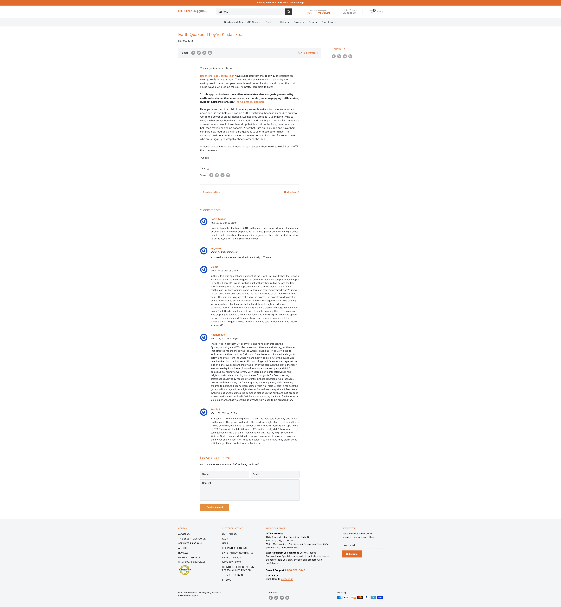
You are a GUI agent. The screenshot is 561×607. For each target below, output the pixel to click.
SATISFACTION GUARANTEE (237, 552)
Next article (290, 192)
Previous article (211, 192)
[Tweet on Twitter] (204, 53)
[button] (372, 11)
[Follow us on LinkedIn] (350, 56)
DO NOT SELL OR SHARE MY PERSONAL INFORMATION (238, 569)
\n (208, 168)
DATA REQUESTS (231, 562)
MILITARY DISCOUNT (190, 557)
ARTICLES (183, 548)
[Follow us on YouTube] (345, 56)
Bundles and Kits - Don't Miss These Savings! (281, 2)
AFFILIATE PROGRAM (190, 543)
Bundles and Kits (233, 22)
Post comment (215, 507)
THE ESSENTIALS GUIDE (192, 538)
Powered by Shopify (188, 595)
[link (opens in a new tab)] (184, 565)
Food (268, 22)
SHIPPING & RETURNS (234, 548)
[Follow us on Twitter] (339, 56)
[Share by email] (210, 53)
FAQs (225, 538)
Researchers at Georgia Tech (217, 75)
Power (297, 22)
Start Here (328, 22)
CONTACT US (229, 533)
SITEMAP (227, 579)
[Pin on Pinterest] (199, 53)
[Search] (288, 11)
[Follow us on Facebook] (334, 56)
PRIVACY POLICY (231, 557)
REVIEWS (183, 552)
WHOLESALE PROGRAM (191, 562)
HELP (225, 543)
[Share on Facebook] (193, 53)
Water (283, 22)
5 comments (311, 52)
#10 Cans (252, 22)
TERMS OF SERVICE (233, 575)
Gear (311, 22)
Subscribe (351, 554)
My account (349, 12)
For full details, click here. (250, 101)
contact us (287, 578)
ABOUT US (184, 533)
